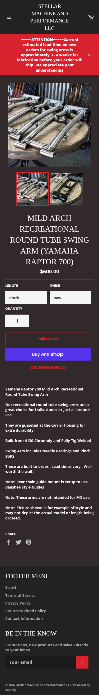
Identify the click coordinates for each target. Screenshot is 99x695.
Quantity (13, 309)
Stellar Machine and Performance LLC (49, 17)
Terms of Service (20, 595)
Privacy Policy (17, 603)
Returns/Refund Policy (25, 610)
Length (11, 286)
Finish (55, 286)
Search (11, 587)
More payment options (48, 367)
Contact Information (24, 618)
